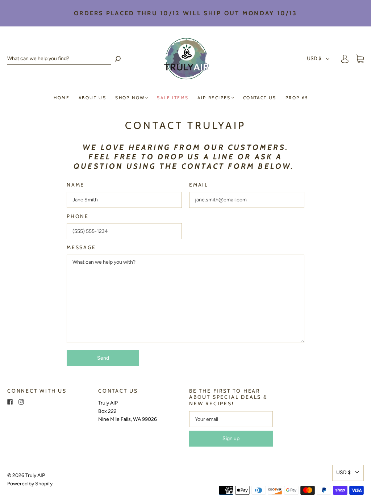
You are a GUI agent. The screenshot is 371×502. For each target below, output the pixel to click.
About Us (92, 97)
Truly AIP (35, 475)
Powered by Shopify (30, 484)
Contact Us (259, 97)
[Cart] (360, 59)
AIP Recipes (213, 97)
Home (62, 97)
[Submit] (117, 59)
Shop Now (130, 97)
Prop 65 (296, 97)
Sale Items (172, 97)
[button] (318, 58)
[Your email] (231, 419)
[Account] (345, 59)
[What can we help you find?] (59, 59)
